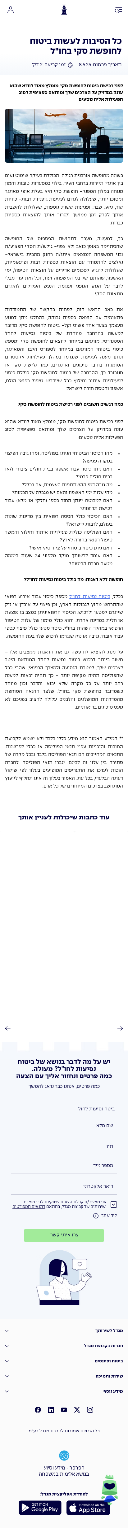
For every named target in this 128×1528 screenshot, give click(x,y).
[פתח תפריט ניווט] (118, 10)
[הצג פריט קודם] (11, 1028)
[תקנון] (96, 1216)
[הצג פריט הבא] (117, 1028)
